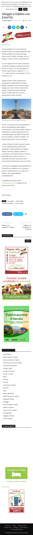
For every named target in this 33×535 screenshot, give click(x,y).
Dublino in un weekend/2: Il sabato (8, 226)
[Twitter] (13, 27)
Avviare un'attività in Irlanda (11, 360)
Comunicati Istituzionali (10, 365)
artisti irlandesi (7, 354)
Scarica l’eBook (24, 527)
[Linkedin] (22, 27)
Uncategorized (7, 413)
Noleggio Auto (7, 527)
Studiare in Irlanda (8, 407)
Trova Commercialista (16, 529)
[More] (26, 27)
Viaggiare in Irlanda (8, 416)
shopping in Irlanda (8, 399)
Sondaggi (5, 402)
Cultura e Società (8, 374)
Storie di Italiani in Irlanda (10, 404)
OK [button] (20, 9)
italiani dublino (19, 201)
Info (25, 9)
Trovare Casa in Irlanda (10, 410)
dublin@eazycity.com (8, 183)
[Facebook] (9, 27)
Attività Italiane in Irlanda (10, 357)
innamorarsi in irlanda (9, 385)
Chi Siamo (7, 525)
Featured (5, 379)
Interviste (5, 388)
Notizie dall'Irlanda (8, 393)
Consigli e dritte (7, 368)
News (4, 391)
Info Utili (5, 382)
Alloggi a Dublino (22, 525)
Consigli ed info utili (8, 371)
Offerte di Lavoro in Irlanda (11, 396)
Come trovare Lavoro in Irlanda (12, 363)
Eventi (5, 377)
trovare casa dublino (8, 203)
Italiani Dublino (7, 20)
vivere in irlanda (19, 203)
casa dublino (10, 201)
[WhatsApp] (18, 27)
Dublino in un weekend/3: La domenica (26, 227)
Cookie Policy (6, 487)
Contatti (14, 525)
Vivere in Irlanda (7, 418)
